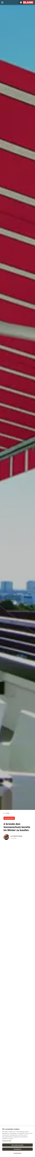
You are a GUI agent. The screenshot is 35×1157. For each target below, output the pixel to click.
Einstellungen (17, 1153)
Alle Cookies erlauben (17, 1145)
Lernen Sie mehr (6, 1140)
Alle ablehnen (17, 1149)
